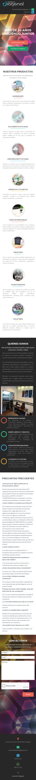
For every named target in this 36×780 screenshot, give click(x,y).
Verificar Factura (18, 42)
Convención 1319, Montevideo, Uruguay (18, 742)
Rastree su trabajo (18, 48)
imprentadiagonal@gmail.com (21, 9)
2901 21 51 (27, 12)
